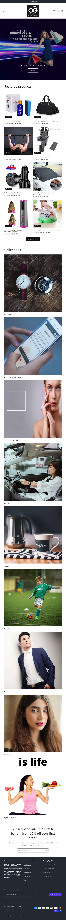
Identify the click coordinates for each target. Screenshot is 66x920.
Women (7, 755)
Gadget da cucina (10, 566)
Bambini (7, 629)
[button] (4, 11)
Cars (5, 503)
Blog (25, 884)
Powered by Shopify (20, 916)
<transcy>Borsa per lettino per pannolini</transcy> (46, 121)
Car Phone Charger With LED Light (12, 193)
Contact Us (27, 876)
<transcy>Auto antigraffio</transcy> (13, 121)
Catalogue (27, 868)
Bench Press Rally (8, 157)
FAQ (25, 880)
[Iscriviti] (46, 850)
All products (27, 865)
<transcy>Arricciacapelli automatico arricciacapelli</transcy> (13, 231)
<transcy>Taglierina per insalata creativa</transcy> (46, 230)
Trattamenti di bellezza (12, 440)
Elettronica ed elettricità (12, 377)
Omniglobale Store (12, 916)
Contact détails (47, 876)
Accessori (7, 314)
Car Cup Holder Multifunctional (41, 157)
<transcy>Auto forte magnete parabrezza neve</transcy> (43, 193)
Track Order (27, 872)
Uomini (6, 692)
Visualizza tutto (33, 239)
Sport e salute (9, 818)
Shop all (33, 70)
